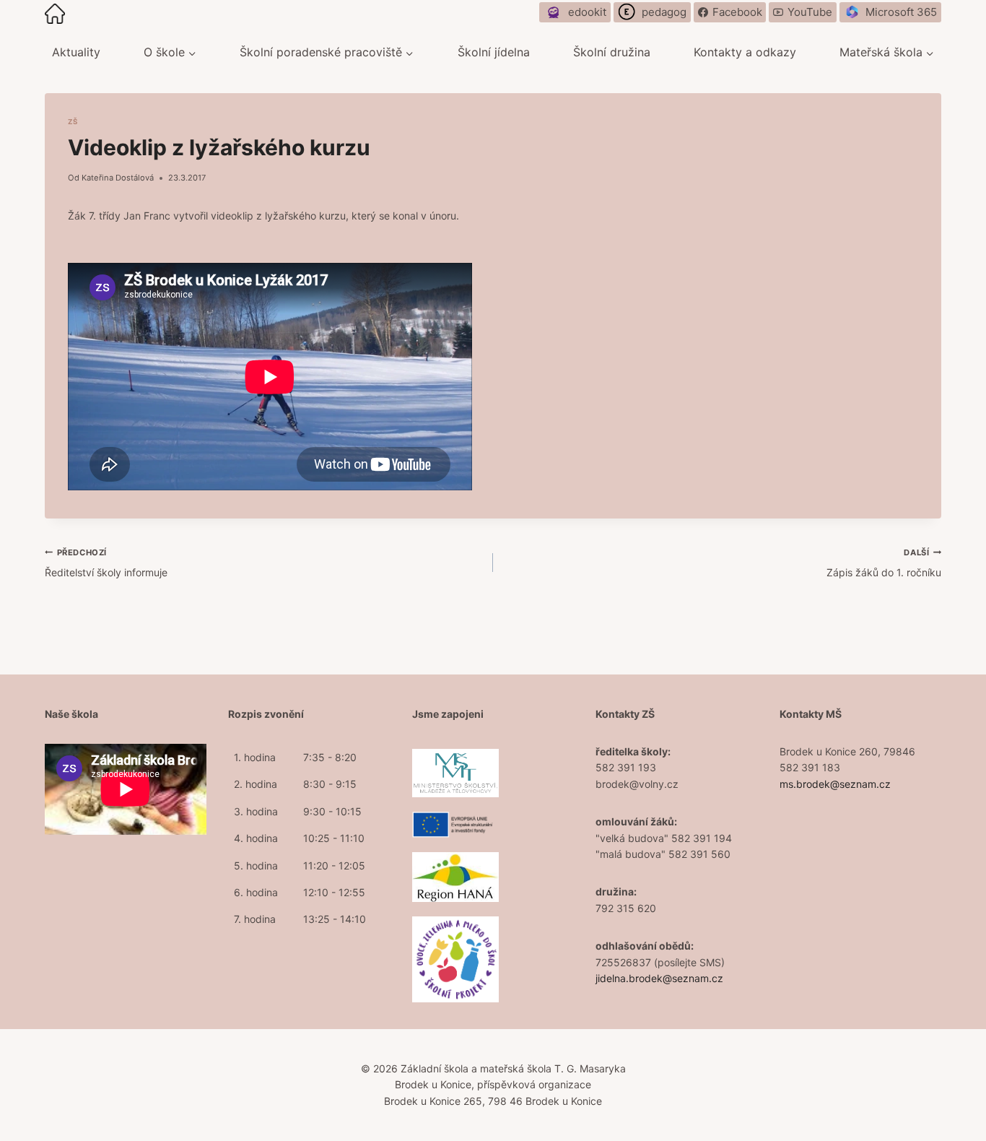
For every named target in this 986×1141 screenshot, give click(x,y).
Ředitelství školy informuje (106, 562)
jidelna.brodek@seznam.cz (659, 978)
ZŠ (73, 122)
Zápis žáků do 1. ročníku (883, 562)
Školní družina (611, 52)
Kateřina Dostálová (118, 178)
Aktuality (76, 52)
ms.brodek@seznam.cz (835, 784)
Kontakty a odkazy (745, 52)
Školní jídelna (494, 52)
